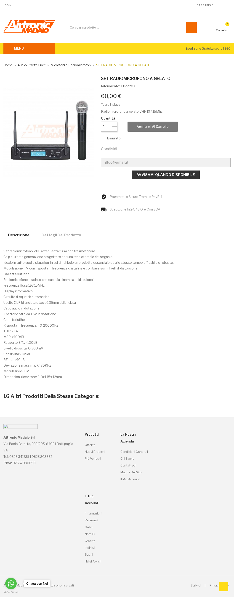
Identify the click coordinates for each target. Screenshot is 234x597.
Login (7, 5)
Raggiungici (205, 5)
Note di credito (90, 537)
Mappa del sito (131, 472)
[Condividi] (122, 148)
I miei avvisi (93, 561)
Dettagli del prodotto (61, 235)
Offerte (90, 445)
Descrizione (18, 235)
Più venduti (93, 458)
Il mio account (130, 479)
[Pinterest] (142, 148)
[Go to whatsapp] (11, 583)
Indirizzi (90, 547)
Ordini (89, 527)
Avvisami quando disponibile (165, 175)
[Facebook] (229, 5)
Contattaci (128, 465)
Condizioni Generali (134, 451)
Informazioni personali (93, 517)
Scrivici (196, 585)
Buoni (89, 554)
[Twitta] (132, 148)
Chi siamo (127, 458)
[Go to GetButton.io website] (11, 592)
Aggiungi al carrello (153, 126)
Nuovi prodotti (95, 451)
